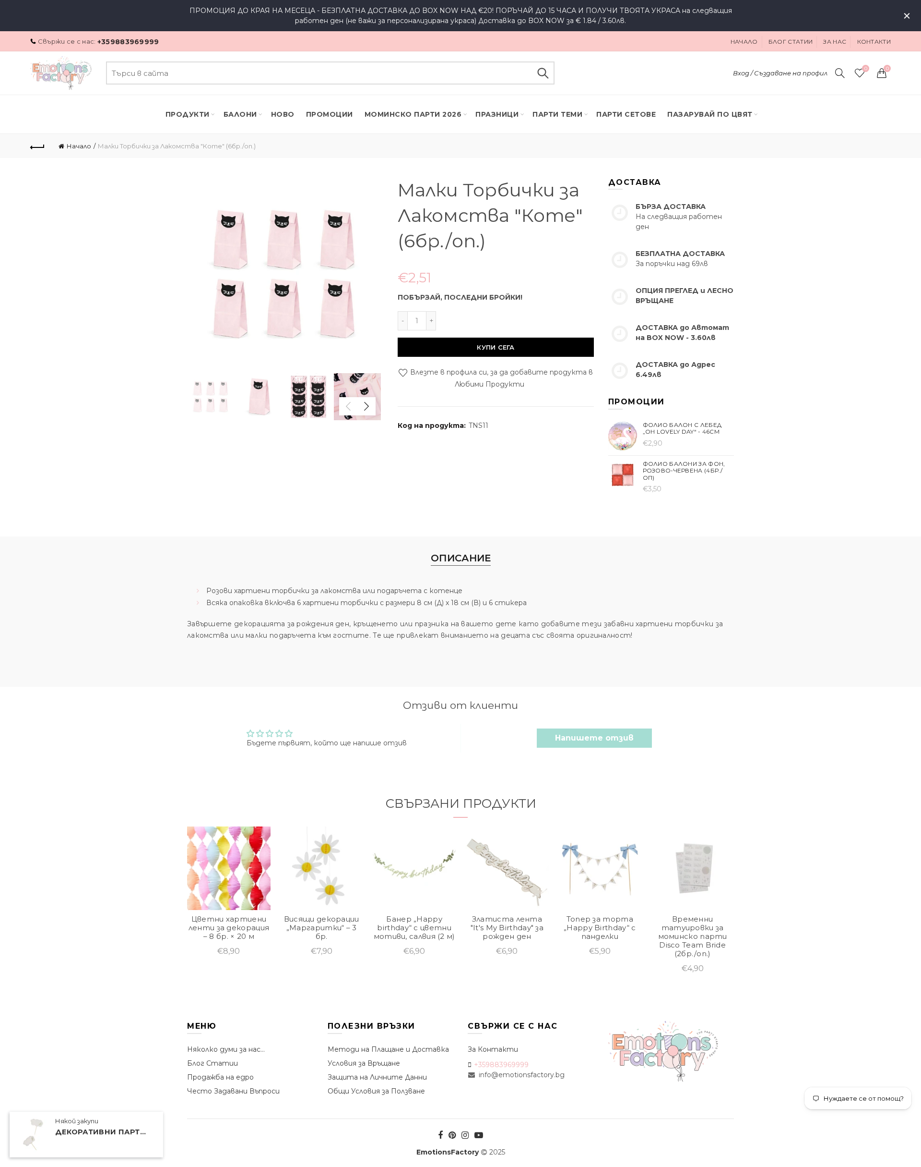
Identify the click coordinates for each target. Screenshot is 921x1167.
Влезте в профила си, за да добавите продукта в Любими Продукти (500, 378)
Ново (283, 114)
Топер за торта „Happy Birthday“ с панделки (600, 928)
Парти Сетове (626, 114)
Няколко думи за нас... (226, 1049)
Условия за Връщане (364, 1063)
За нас (834, 41)
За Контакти (493, 1049)
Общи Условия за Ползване (376, 1091)
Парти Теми (557, 114)
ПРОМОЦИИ (329, 114)
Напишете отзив (594, 737)
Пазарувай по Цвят (710, 114)
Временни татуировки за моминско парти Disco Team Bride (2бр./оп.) (692, 936)
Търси (543, 73)
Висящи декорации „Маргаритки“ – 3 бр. (321, 928)
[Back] (37, 146)
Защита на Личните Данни (377, 1077)
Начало (744, 41)
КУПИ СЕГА (495, 347)
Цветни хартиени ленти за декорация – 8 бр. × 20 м (229, 928)
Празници (497, 114)
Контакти (874, 41)
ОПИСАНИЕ (461, 558)
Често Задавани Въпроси (233, 1091)
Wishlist (865, 69)
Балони (240, 114)
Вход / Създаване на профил (780, 73)
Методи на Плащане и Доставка (388, 1049)
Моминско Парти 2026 (413, 114)
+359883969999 (128, 41)
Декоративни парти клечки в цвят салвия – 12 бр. (103, 1132)
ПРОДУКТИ (187, 114)
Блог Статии (212, 1063)
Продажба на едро (220, 1077)
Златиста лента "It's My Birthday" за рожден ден (507, 928)
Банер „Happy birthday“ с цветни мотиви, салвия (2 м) (414, 928)
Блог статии (790, 41)
